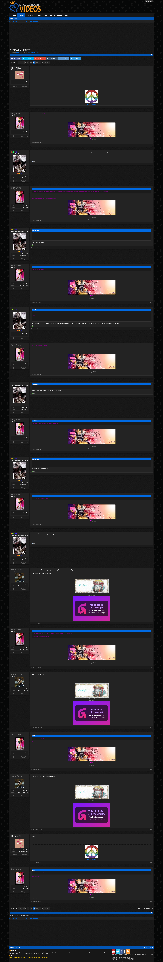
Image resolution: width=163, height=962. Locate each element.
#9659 (151, 862)
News (10, 957)
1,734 (25, 136)
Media (40, 15)
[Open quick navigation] (153, 21)
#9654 (151, 623)
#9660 (151, 901)
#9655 (151, 667)
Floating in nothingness (23, 585)
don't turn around (24, 133)
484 (37, 62)
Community (58, 15)
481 (28, 62)
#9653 (151, 546)
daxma (32, 164)
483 (34, 62)
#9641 (151, 106)
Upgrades (68, 15)
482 (31, 62)
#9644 (151, 223)
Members (48, 15)
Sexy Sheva (30, 52)
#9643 (151, 164)
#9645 (151, 247)
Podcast (35, 957)
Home (14, 15)
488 (45, 62)
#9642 (151, 145)
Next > (48, 62)
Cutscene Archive (16, 957)
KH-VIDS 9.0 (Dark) (16, 947)
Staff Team (40, 957)
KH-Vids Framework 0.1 (121, 957)
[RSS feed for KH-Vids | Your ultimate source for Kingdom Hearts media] (128, 951)
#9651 (151, 473)
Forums (21, 15)
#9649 (151, 396)
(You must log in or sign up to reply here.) (144, 908)
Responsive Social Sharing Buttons (119, 961)
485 (39, 62)
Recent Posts (13, 18)
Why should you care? (23, 83)
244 (25, 86)
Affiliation (46, 957)
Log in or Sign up (149, 1)
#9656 (151, 727)
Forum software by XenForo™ (123, 954)
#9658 (151, 829)
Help (151, 947)
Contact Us (145, 947)
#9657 (151, 769)
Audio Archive (24, 957)
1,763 (25, 181)
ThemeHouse (131, 958)
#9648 (151, 376)
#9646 (151, 302)
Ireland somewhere (24, 177)
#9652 (151, 527)
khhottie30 (16, 67)
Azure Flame (34, 623)
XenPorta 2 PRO (13, 915)
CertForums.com (131, 961)
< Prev (19, 62)
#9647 (151, 328)
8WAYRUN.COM (29, 915)
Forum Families (19, 52)
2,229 (25, 589)
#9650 (151, 452)
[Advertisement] (81, 36)
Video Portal (31, 15)
